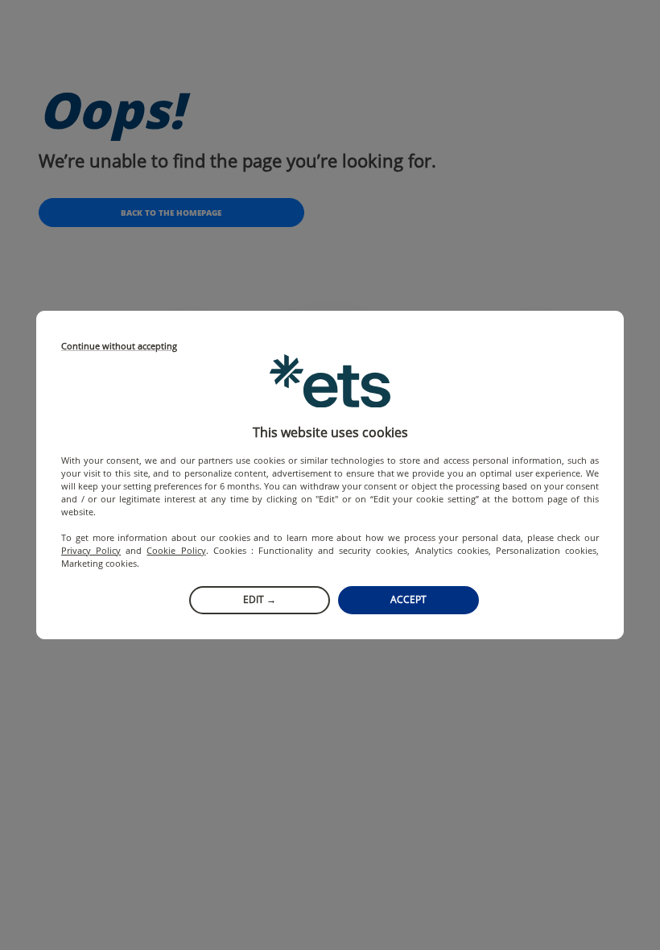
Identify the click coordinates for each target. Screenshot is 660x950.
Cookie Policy (175, 550)
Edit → (259, 599)
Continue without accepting (119, 346)
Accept (408, 599)
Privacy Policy (91, 550)
